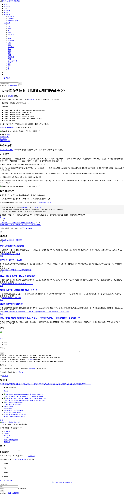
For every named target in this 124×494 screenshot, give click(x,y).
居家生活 (11, 41)
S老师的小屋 (31, 384)
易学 (9, 51)
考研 (9, 59)
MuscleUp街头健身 (6, 150)
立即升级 (38, 207)
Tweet (6, 391)
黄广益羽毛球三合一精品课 (11, 260)
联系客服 (31, 359)
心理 (9, 43)
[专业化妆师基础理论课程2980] (11, 240)
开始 (23, 228)
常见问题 (11, 16)
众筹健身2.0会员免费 (7, 127)
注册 (9, 493)
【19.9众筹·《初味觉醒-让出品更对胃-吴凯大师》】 (17, 223)
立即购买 (24, 207)
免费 (5, 8)
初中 (9, 67)
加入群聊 (29, 228)
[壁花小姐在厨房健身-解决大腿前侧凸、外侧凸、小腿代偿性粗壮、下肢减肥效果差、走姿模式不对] (34, 312)
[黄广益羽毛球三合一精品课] (10, 254)
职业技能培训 (12, 61)
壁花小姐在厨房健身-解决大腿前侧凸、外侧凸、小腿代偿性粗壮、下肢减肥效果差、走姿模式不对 (40, 318)
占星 (58, 384)
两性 (9, 26)
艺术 (20, 384)
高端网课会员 (64, 384)
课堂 (83, 384)
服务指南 (7, 14)
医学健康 (11, 34)
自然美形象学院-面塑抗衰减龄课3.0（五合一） (19, 290)
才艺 (9, 49)
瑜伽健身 (11, 57)
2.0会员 (24, 384)
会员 (71, 384)
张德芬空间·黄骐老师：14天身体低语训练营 (18, 276)
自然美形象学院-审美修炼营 (11, 304)
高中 (9, 69)
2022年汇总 (42, 384)
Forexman (88, 384)
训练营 (51, 384)
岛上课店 (7, 6)
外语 (9, 39)
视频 (36, 384)
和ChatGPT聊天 (13, 21)
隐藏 (8, 135)
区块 (74, 384)
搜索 (20, 83)
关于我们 (7, 433)
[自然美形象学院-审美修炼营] (10, 298)
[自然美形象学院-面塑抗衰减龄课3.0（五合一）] (16, 284)
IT (8, 25)
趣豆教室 (6, 384)
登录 (1, 420)
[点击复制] (31, 368)
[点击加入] (19, 372)
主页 (5, 4)
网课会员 (15, 384)
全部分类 (7, 23)
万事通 (6, 12)
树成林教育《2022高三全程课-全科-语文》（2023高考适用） (20, 225)
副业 (9, 32)
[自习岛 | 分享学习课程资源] (10, 1)
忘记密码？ (15, 493)
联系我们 (7, 438)
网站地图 (7, 442)
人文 (9, 30)
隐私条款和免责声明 (11, 440)
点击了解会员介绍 (45, 202)
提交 (2, 353)
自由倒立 (3, 219)
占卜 (9, 36)
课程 (55, 384)
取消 (1, 338)
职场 (9, 63)
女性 (1, 286)
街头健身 (31, 99)
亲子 (9, 28)
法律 (9, 53)
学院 (80, 384)
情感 (9, 45)
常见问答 (7, 431)
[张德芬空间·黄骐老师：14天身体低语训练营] (15, 270)
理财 (9, 55)
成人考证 (11, 47)
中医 (10, 384)
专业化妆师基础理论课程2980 (12, 246)
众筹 (1, 242)
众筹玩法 (11, 19)
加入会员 (7, 10)
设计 (9, 65)
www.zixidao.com (20, 459)
